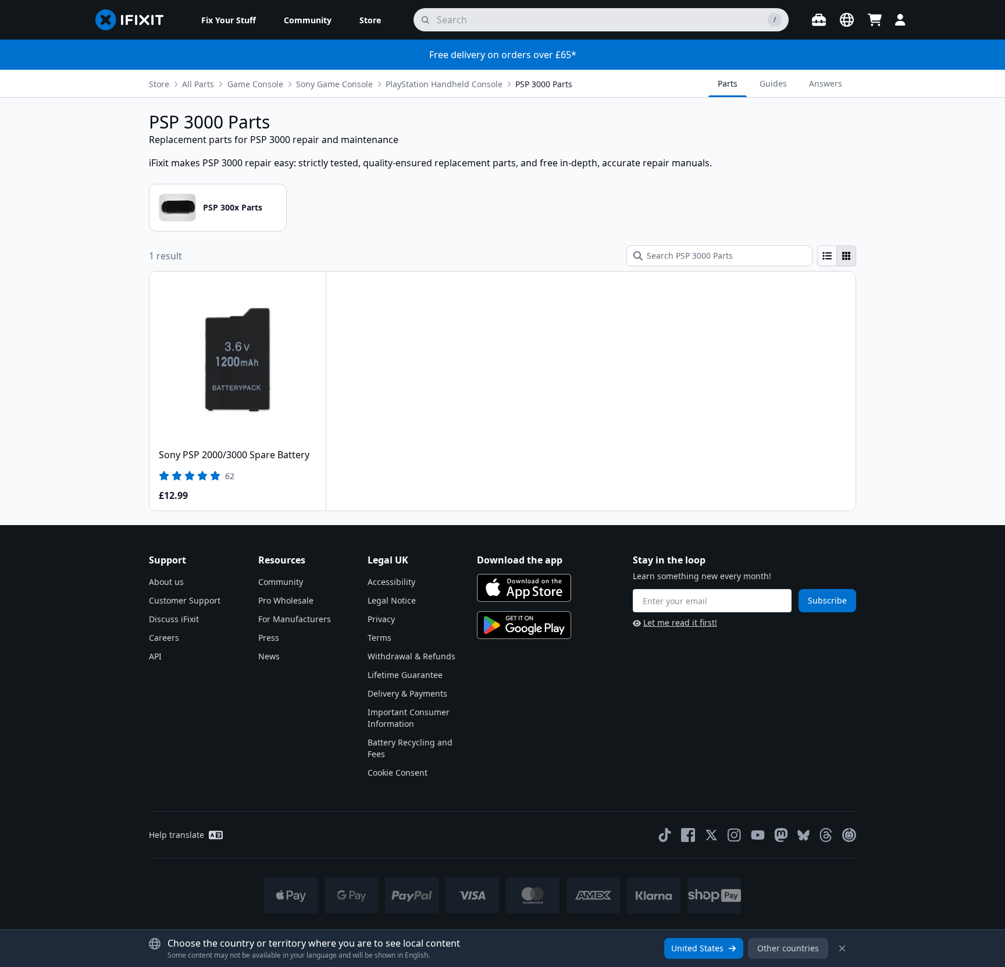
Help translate (176, 834)
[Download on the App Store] (524, 588)
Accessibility (391, 581)
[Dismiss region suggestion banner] (842, 948)
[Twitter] (711, 835)
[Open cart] (874, 19)
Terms (379, 637)
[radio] (827, 255)
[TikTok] (665, 835)
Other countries (788, 948)
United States (697, 948)
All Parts (198, 84)
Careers (164, 637)
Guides (773, 83)
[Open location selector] (846, 19)
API (155, 656)
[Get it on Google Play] (524, 625)
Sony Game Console (334, 84)
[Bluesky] (803, 835)
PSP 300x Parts (232, 207)
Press (268, 637)
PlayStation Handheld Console (444, 84)
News (269, 656)
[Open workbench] (819, 19)
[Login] (900, 19)
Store (159, 84)
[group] (836, 255)
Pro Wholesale (285, 600)
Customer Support (184, 600)
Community (280, 581)
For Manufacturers (294, 619)
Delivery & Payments (407, 693)
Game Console (255, 84)
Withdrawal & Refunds (411, 656)
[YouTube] (758, 835)
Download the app (519, 560)
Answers (825, 83)
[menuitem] (228, 20)
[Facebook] (688, 835)
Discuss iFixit (174, 619)
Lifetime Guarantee (405, 674)
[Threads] (826, 835)
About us (166, 581)
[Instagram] (735, 835)
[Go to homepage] (134, 19)
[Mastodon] (781, 835)
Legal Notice (392, 600)
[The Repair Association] (849, 835)
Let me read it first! (680, 622)
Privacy (381, 619)
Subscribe (827, 600)
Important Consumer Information (409, 717)
